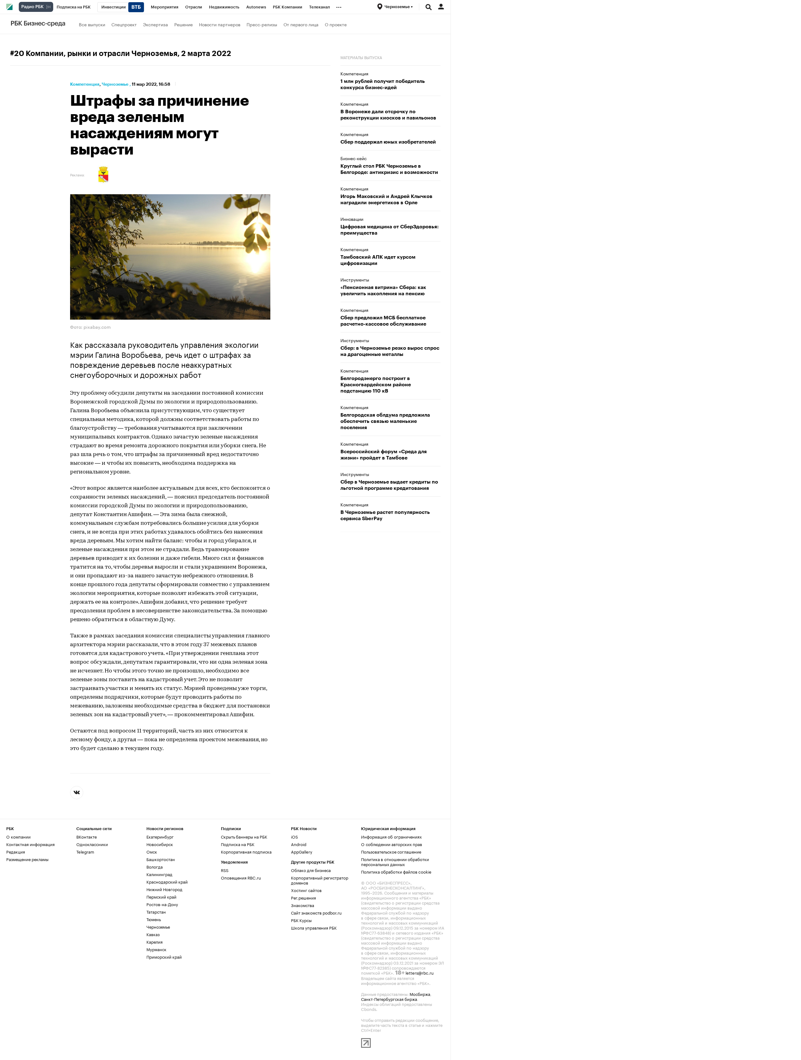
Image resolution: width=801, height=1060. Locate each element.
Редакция (15, 851)
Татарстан (156, 911)
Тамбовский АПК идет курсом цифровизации (378, 260)
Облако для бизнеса (311, 870)
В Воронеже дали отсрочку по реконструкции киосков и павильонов (388, 114)
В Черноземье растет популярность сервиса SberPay (385, 515)
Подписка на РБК (237, 844)
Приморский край (164, 956)
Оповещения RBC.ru (241, 877)
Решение (183, 24)
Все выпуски (92, 24)
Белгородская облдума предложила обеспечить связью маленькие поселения (385, 421)
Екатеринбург (160, 836)
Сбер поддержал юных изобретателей (388, 142)
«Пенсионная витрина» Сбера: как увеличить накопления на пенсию (383, 290)
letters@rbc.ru (420, 972)
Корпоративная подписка (246, 851)
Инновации (351, 218)
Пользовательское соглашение (391, 851)
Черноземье (115, 84)
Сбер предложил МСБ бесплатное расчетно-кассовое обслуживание (383, 321)
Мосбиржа (420, 994)
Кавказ (153, 934)
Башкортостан (160, 859)
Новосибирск (159, 844)
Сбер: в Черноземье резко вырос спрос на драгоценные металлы (389, 351)
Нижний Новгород (164, 889)
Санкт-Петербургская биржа (389, 999)
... (339, 6)
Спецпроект (124, 24)
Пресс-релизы (262, 24)
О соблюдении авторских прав (391, 844)
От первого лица (301, 24)
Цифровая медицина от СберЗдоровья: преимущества (389, 230)
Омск (151, 851)
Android (298, 844)
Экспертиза (155, 24)
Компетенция (84, 84)
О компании (18, 836)
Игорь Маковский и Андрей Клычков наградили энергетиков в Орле (386, 199)
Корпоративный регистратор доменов (319, 879)
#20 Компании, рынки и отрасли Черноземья (93, 53)
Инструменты (354, 279)
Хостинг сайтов (306, 890)
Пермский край (161, 896)
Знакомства (302, 905)
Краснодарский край (167, 881)
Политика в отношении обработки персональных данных (395, 861)
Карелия (154, 941)
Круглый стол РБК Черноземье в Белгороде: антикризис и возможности (389, 169)
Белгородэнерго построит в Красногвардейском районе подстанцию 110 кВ (375, 384)
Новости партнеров (219, 24)
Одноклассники (92, 844)
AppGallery (301, 851)
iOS (294, 836)
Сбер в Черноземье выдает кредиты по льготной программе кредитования (389, 485)
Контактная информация (30, 844)
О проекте (336, 24)
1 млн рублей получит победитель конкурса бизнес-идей (382, 84)
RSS (224, 870)
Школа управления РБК (314, 927)
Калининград (159, 874)
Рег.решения (303, 897)
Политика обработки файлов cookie (396, 871)
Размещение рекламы (27, 859)
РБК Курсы (301, 920)
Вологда (154, 866)
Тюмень (153, 919)
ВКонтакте (86, 836)
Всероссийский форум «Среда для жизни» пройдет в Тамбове (383, 454)
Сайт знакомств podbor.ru (316, 912)
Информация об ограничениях (391, 836)
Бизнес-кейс (353, 157)
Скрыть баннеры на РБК (244, 836)
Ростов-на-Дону (162, 904)
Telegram (85, 851)
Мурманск (156, 949)
